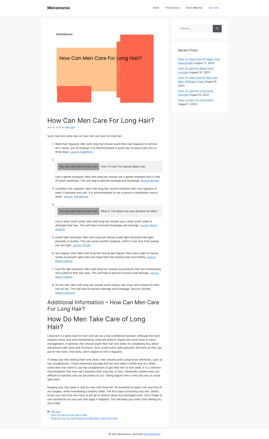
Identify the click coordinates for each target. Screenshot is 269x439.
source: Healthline (81, 151)
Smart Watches (194, 7)
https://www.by (66, 292)
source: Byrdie (150, 180)
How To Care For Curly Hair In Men (69, 414)
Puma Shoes (172, 7)
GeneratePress (152, 434)
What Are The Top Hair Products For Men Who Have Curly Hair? (84, 418)
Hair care (214, 7)
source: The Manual (76, 196)
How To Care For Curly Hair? (196, 100)
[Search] (217, 28)
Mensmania (58, 7)
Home (156, 7)
